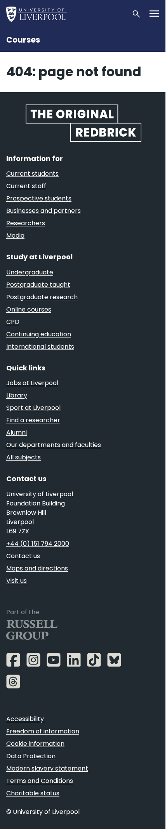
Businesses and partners (43, 210)
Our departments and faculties (53, 444)
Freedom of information (42, 731)
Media (15, 235)
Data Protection (31, 756)
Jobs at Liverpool (32, 383)
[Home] (65, 14)
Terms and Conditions (39, 780)
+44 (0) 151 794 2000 (37, 543)
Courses (23, 39)
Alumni (16, 432)
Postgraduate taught (38, 284)
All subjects (23, 457)
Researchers (25, 223)
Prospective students (38, 198)
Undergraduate (29, 272)
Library (16, 395)
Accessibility (25, 718)
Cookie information (35, 743)
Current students (32, 173)
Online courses (28, 309)
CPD (12, 321)
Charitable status (32, 793)
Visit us (16, 580)
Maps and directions (37, 568)
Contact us (23, 556)
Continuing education (38, 334)
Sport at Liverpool (33, 407)
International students (40, 346)
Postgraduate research (42, 297)
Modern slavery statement (47, 768)
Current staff (26, 186)
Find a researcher (33, 420)
